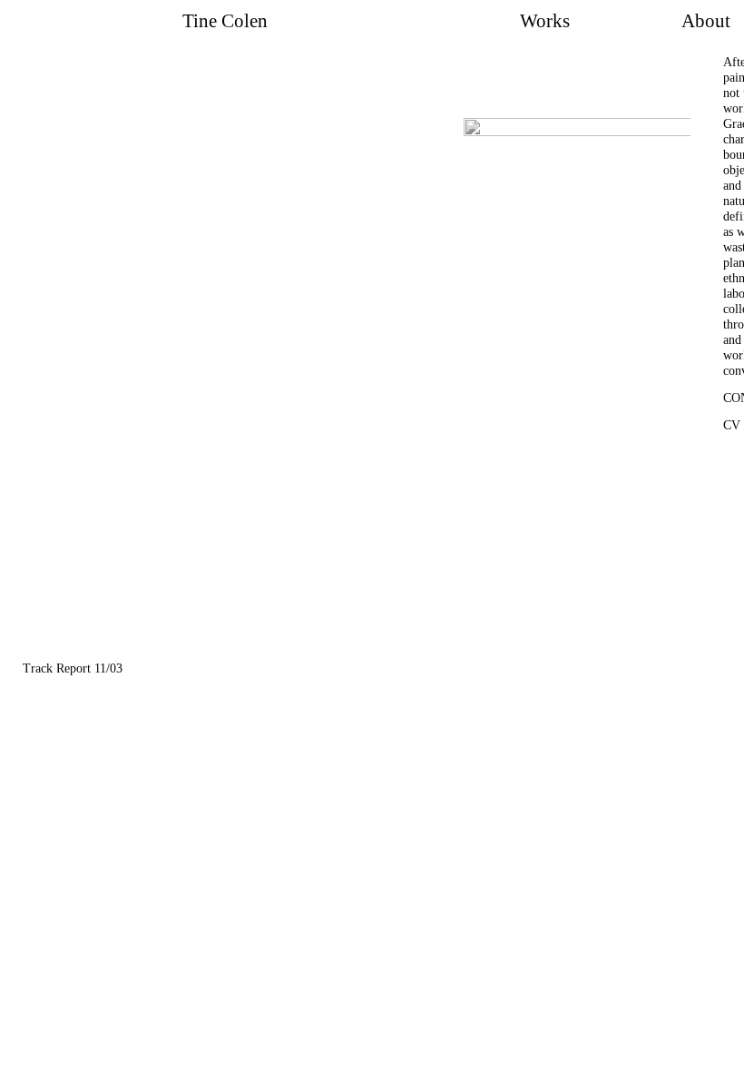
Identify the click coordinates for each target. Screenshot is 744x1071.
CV (731, 425)
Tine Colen (225, 21)
